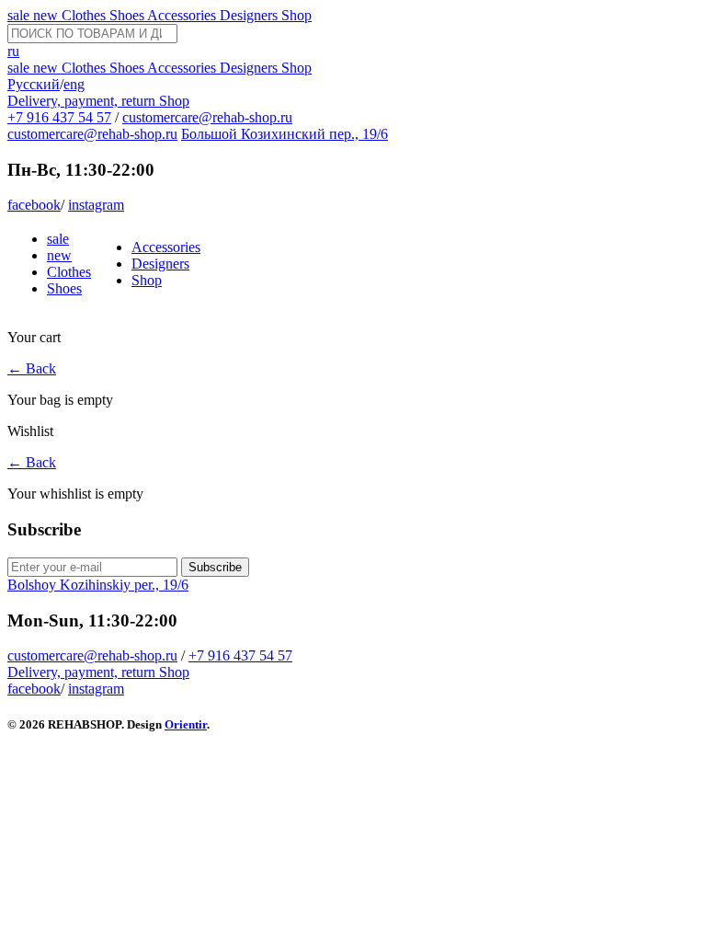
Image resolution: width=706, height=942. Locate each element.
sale (20, 15)
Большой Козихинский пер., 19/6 (284, 134)
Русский (33, 84)
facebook (34, 205)
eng (74, 84)
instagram (96, 205)
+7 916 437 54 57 (59, 117)
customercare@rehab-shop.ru (207, 117)
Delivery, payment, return (83, 101)
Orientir (186, 724)
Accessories (183, 15)
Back (31, 368)
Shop (296, 15)
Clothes (85, 15)
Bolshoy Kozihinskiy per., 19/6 (97, 584)
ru (13, 51)
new (47, 15)
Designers (250, 15)
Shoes (128, 15)
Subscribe (215, 567)
